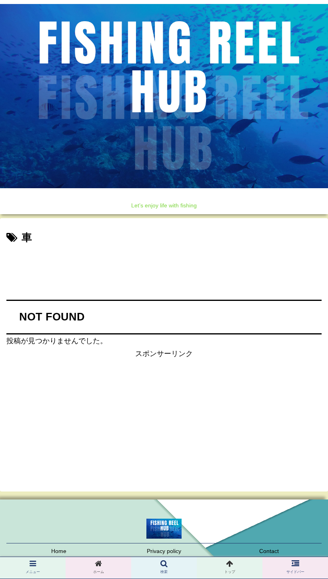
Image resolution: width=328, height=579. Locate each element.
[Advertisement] (164, 269)
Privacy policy (164, 551)
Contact (269, 551)
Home (58, 551)
